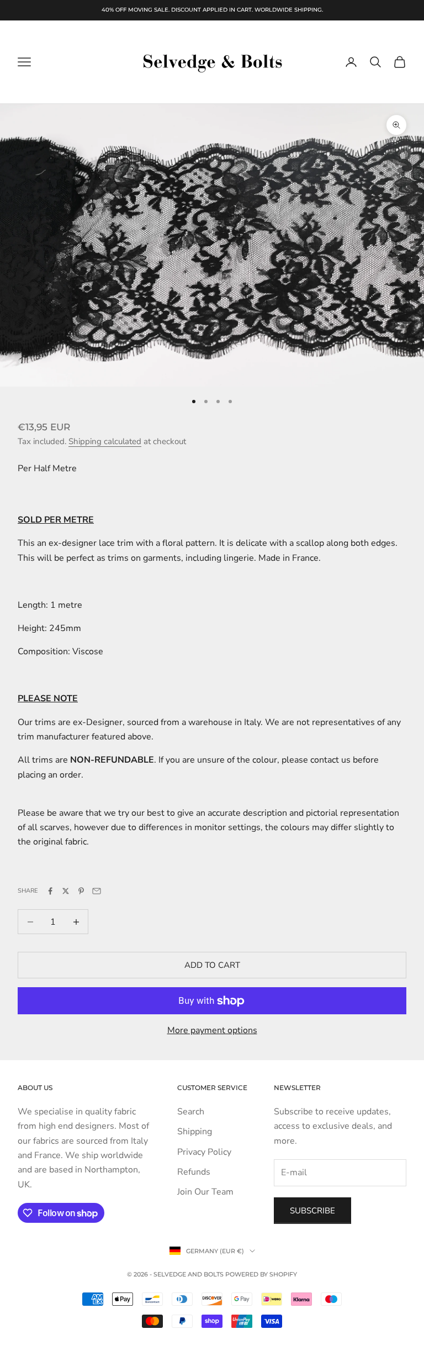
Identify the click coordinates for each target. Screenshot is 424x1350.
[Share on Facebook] (50, 891)
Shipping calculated (104, 441)
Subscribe (312, 1210)
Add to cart (212, 965)
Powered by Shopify (261, 1274)
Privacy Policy (204, 1152)
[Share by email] (96, 891)
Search (190, 1112)
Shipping (194, 1131)
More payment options (212, 1030)
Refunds (193, 1172)
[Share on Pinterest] (81, 891)
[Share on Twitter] (65, 891)
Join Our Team (205, 1192)
